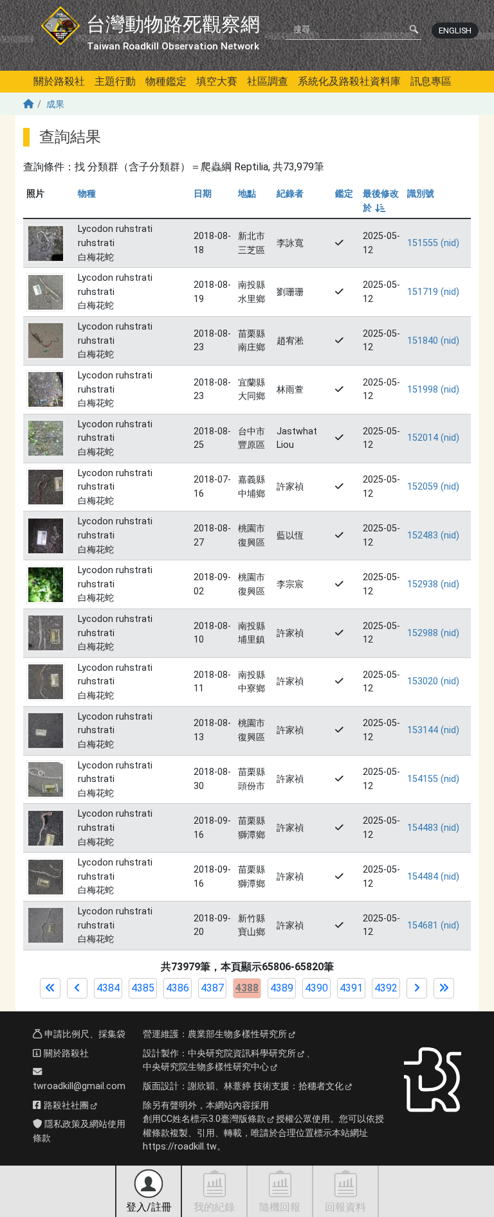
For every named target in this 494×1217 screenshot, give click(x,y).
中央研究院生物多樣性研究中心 (206, 1067)
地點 (247, 193)
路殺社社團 (65, 1105)
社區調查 (267, 81)
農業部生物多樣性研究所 (237, 1034)
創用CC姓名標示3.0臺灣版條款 (204, 1119)
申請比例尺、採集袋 (83, 1034)
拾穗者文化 (320, 1086)
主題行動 (115, 81)
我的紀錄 (214, 1207)
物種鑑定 (166, 81)
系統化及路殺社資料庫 (349, 81)
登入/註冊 (149, 1207)
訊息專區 (431, 81)
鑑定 (344, 193)
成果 (55, 104)
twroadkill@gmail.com (79, 1086)
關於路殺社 (59, 81)
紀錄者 (290, 193)
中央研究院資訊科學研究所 (242, 1053)
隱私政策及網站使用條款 (79, 1131)
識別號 (420, 193)
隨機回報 (279, 1207)
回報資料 (345, 1207)
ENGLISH (455, 30)
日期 (203, 193)
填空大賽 (216, 81)
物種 (87, 193)
